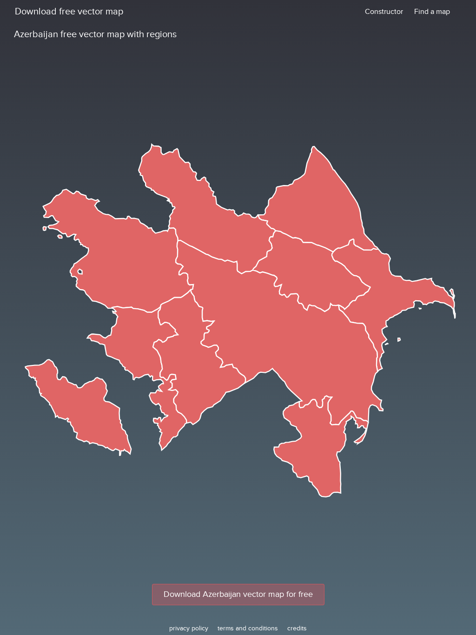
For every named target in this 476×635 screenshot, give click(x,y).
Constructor (384, 11)
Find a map (432, 11)
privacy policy (188, 628)
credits (297, 628)
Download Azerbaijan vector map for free (238, 594)
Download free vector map (69, 11)
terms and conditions (248, 628)
